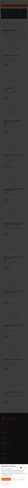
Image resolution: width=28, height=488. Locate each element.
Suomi (17, 467)
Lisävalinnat (5, 484)
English (24, 467)
